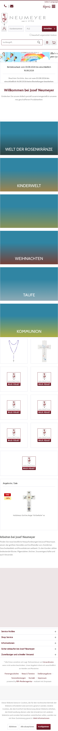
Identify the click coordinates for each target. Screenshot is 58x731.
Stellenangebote (44, 674)
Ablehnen (13, 726)
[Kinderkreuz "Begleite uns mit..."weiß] (44, 351)
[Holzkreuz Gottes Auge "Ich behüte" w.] (29, 501)
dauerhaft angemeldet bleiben (44, 35)
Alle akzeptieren (27, 726)
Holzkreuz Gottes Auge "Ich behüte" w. (29, 515)
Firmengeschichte (12, 674)
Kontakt (32, 678)
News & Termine (28, 674)
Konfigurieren (43, 726)
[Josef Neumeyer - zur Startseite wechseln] (23, 19)
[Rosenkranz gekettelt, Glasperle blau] (13, 351)
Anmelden (48, 28)
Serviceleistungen (18, 678)
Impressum (42, 678)
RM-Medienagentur (24, 681)
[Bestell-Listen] (47, 42)
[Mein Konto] (4, 29)
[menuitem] (4, 29)
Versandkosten (48, 662)
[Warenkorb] (54, 42)
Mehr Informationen (41, 718)
